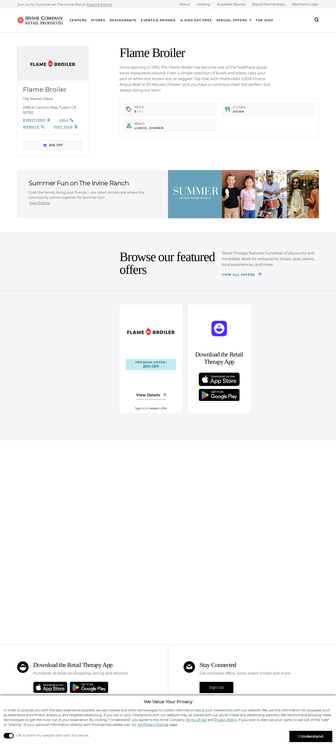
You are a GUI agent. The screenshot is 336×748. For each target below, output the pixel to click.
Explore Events (99, 5)
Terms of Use (196, 720)
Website (31, 127)
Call (64, 120)
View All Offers (239, 274)
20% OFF (56, 145)
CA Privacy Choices (153, 725)
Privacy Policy (225, 720)
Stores (98, 20)
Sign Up (216, 687)
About (184, 4)
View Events (39, 203)
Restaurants (123, 20)
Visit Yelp (63, 127)
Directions (34, 120)
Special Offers (231, 20)
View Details (148, 395)
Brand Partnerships (268, 4)
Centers (78, 20)
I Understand (311, 736)
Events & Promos (158, 20)
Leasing (203, 4)
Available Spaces (231, 4)
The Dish (264, 20)
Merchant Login (305, 4)
